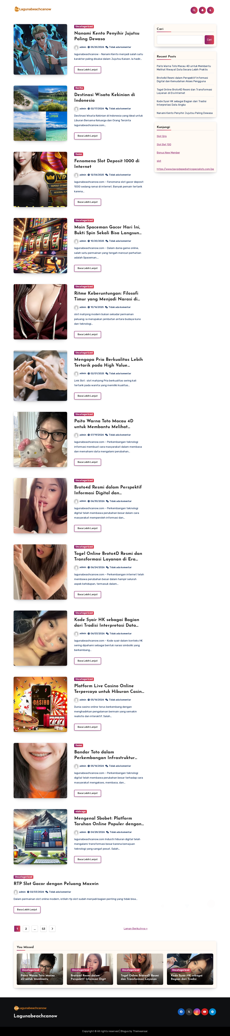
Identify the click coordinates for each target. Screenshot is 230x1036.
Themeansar (140, 1031)
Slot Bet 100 (164, 144)
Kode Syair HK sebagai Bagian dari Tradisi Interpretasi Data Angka (106, 626)
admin (82, 47)
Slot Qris (162, 136)
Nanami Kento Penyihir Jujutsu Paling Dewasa (185, 113)
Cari (160, 29)
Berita (79, 88)
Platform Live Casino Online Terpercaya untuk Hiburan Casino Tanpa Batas (109, 692)
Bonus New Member (168, 152)
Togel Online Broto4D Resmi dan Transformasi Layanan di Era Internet (108, 559)
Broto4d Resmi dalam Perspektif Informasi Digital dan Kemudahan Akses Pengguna (108, 493)
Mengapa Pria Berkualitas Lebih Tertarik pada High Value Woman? (108, 365)
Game (78, 154)
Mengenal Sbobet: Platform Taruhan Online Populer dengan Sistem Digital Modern (107, 824)
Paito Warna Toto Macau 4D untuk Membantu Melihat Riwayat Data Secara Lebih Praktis (184, 68)
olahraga (80, 811)
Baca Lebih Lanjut (88, 69)
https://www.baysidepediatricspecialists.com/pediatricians (191, 169)
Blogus (125, 1031)
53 (43, 929)
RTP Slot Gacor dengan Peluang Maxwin (56, 884)
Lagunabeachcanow (35, 1016)
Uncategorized (84, 26)
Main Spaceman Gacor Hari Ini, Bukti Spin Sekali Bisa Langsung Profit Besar (108, 233)
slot (159, 160)
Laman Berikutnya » (136, 928)
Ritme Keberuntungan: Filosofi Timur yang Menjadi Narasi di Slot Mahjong (106, 299)
